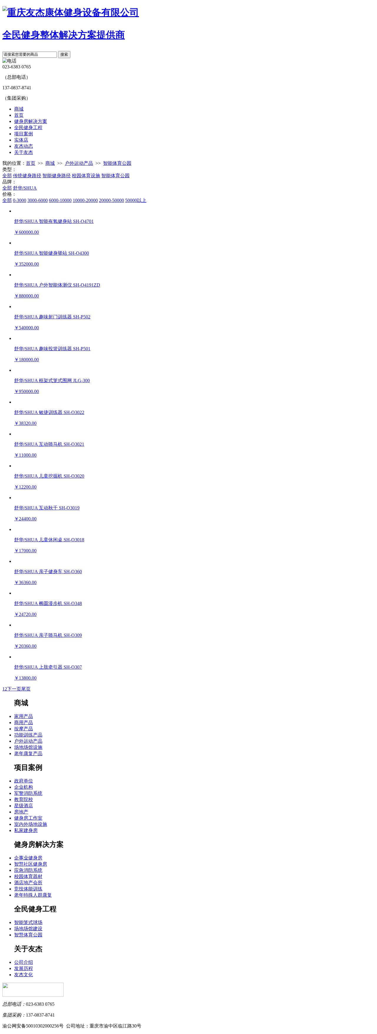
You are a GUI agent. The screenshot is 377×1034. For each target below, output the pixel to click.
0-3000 (19, 200)
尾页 (26, 688)
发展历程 (23, 968)
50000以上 (135, 200)
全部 (7, 175)
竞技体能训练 (28, 888)
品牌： (9, 181)
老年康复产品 (28, 753)
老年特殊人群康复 (33, 894)
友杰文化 (23, 974)
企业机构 (23, 787)
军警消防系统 (28, 793)
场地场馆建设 (28, 928)
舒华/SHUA (25, 187)
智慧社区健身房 (30, 864)
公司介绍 (23, 962)
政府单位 (23, 780)
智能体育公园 (117, 163)
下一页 (14, 688)
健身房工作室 (28, 818)
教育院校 (23, 799)
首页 (19, 115)
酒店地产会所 (28, 882)
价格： (9, 194)
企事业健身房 (28, 857)
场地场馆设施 (28, 747)
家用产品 (23, 716)
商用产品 (23, 722)
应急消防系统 (28, 870)
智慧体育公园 (28, 934)
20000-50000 (111, 200)
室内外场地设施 (30, 824)
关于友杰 (23, 152)
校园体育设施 (86, 175)
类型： (9, 169)
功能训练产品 (28, 734)
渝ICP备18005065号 (164, 1025)
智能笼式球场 (28, 922)
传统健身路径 (27, 175)
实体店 (21, 139)
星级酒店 (23, 805)
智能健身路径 (56, 175)
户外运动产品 (79, 163)
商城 (19, 108)
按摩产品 (23, 728)
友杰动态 (23, 146)
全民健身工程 (28, 127)
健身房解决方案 (30, 121)
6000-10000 (60, 200)
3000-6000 (37, 200)
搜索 (64, 54)
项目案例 (23, 133)
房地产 (21, 811)
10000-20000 (85, 200)
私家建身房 (26, 830)
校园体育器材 (28, 876)
